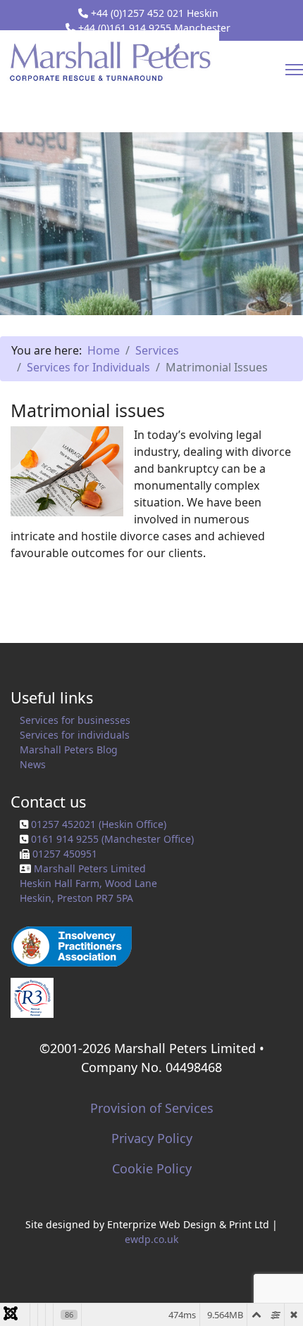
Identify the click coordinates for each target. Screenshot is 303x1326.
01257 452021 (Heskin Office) (98, 824)
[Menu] (294, 70)
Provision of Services (152, 1107)
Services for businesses (75, 720)
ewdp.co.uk (151, 1239)
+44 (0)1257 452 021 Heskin (154, 13)
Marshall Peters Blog (69, 749)
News (33, 764)
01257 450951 (64, 853)
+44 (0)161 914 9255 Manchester (154, 27)
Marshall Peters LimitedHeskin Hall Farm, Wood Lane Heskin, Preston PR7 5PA (88, 883)
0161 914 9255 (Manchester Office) (112, 839)
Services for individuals (75, 734)
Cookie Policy (152, 1168)
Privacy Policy (151, 1138)
